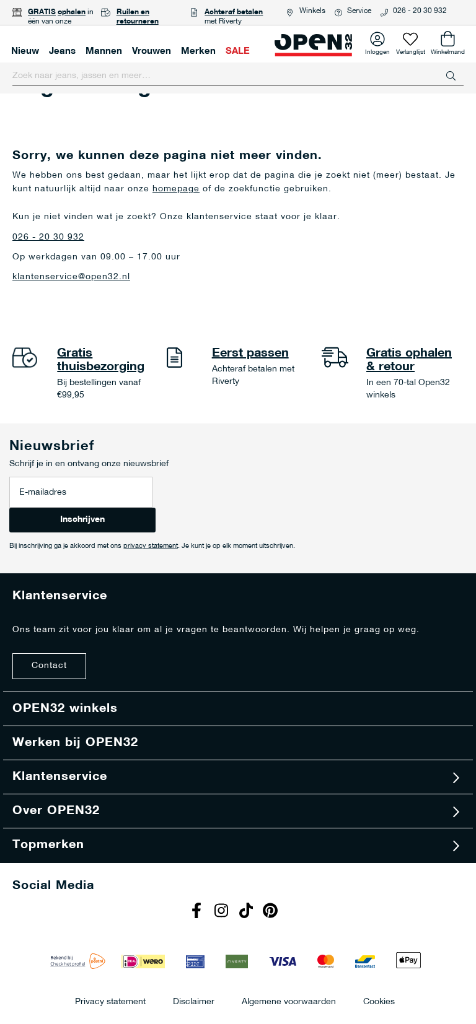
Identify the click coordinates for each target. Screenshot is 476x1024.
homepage (176, 189)
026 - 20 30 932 (420, 11)
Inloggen (377, 50)
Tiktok (247, 912)
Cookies (379, 1001)
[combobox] (238, 76)
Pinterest (272, 912)
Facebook (197, 912)
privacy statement (150, 546)
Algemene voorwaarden (289, 1001)
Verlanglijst (410, 50)
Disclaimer (193, 1001)
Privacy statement (110, 1001)
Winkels (312, 11)
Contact (49, 665)
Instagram (222, 912)
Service (359, 11)
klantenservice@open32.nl (71, 277)
